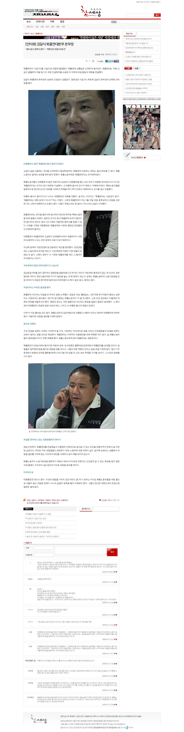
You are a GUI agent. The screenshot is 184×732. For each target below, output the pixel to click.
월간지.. (131, 52)
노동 (37, 27)
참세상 (91, 11)
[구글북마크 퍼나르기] (115, 62)
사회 (42, 27)
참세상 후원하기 (142, 157)
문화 (58, 27)
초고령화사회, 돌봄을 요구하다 (137, 88)
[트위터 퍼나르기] (109, 62)
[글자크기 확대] (87, 61)
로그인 (146, 2)
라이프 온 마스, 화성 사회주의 (136, 93)
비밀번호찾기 (155, 2)
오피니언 (40, 21)
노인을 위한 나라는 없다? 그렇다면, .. (139, 75)
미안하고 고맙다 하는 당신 (36, 519)
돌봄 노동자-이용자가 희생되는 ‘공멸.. (139, 79)
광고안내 (80, 716)
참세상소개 (65, 716)
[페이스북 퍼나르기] (106, 62)
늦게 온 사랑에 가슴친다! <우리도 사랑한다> (43, 536)
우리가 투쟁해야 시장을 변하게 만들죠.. (139, 61)
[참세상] (39, 719)
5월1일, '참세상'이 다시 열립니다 (137, 43)
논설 (136, 68)
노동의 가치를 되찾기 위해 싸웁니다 (138, 57)
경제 (52, 27)
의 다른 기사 (111, 500)
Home (27, 33)
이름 (27, 548)
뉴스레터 (100, 716)
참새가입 (139, 2)
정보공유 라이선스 (128, 727)
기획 (52, 21)
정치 (47, 27)
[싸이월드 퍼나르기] (112, 62)
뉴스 (28, 21)
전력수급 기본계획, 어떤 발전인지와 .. (139, 39)
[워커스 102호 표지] (141, 149)
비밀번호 (29, 555)
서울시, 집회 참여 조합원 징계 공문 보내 (41, 527)
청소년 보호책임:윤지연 (127, 716)
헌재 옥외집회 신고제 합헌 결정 (38, 532)
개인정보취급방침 (111, 716)
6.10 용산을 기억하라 (34, 523)
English (139, 716)
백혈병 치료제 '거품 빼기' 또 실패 (39, 514)
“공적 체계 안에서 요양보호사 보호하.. (139, 84)
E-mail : (112, 724)
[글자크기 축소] (90, 61)
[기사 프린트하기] (93, 61)
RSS (95, 716)
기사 (25, 37)
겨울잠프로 (89, 716)
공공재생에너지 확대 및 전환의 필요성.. (139, 48)
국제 (63, 27)
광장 (60, 21)
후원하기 (73, 716)
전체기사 (30, 27)
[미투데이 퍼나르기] (117, 62)
